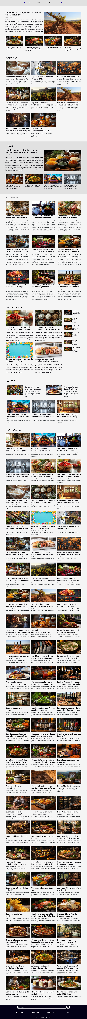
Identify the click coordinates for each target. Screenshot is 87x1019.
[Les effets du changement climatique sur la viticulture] (62, 23)
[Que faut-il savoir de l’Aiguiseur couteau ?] (68, 342)
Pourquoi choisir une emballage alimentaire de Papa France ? (16, 864)
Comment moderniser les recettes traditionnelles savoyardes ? (42, 218)
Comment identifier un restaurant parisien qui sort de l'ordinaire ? (53, 186)
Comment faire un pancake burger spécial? (17, 941)
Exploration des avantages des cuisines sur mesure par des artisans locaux (68, 417)
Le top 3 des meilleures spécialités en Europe (75, 327)
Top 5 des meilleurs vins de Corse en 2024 (42, 78)
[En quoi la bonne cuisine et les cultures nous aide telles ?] (43, 853)
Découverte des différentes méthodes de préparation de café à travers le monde (68, 79)
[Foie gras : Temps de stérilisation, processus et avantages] (54, 390)
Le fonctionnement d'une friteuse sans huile (41, 813)
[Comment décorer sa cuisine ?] (18, 699)
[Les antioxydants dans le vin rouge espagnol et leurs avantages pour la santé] (43, 276)
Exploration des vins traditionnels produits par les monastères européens (43, 105)
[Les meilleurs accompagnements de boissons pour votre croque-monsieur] (43, 120)
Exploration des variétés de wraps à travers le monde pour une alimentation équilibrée (42, 477)
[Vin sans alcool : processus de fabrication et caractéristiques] (18, 120)
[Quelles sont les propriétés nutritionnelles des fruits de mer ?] (34, 41)
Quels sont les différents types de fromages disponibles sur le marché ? (76, 336)
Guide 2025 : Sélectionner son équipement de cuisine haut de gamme (72, 186)
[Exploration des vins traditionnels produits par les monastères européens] (43, 94)
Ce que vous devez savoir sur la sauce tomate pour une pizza (42, 942)
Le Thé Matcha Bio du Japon (68, 786)
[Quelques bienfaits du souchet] (18, 905)
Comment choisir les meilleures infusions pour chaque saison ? (16, 218)
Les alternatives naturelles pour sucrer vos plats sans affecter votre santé (23, 151)
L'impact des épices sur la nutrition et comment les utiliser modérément (41, 684)
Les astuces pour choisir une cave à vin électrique (68, 813)
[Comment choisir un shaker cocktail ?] (18, 879)
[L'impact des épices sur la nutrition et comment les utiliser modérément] (43, 673)
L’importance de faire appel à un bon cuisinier (17, 993)
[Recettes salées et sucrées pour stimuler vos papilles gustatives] (18, 725)
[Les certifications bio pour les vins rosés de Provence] (69, 276)
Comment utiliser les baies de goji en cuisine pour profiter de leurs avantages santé (19, 329)
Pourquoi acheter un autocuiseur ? (14, 787)
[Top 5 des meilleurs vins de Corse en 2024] (43, 68)
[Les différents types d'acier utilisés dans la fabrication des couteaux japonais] (68, 312)
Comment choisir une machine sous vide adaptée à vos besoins (32, 390)
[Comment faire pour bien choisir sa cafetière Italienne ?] (69, 827)
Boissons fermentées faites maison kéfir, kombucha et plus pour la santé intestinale (17, 79)
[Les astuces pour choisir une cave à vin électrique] (69, 803)
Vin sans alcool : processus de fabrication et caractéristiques (18, 130)
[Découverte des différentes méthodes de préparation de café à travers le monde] (69, 68)
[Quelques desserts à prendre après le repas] (43, 983)
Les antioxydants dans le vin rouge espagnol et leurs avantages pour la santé (43, 287)
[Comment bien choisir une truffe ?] (18, 827)
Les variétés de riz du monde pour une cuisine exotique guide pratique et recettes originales (48, 329)
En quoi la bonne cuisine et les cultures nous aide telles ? (43, 863)
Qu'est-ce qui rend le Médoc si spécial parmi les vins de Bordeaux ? (43, 736)
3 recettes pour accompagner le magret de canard (72, 49)
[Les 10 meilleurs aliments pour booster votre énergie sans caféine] (43, 241)
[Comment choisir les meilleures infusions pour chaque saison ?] (17, 207)
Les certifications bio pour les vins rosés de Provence (68, 286)
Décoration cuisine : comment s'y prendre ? (66, 941)
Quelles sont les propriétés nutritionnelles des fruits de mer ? (33, 49)
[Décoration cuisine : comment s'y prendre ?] (69, 931)
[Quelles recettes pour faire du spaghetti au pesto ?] (43, 699)
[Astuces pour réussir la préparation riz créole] (34, 179)
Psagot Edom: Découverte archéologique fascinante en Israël (42, 788)
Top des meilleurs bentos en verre (52, 48)
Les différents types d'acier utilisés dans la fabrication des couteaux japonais (76, 314)
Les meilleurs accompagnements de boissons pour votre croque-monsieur (42, 132)
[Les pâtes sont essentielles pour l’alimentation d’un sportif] (68, 349)
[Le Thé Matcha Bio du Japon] (69, 777)
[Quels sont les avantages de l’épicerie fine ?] (43, 827)
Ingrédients (47, 2)
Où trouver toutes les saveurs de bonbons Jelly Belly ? (19, 360)
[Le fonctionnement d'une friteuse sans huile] (43, 803)
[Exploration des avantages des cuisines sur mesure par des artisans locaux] (68, 406)
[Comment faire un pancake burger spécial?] (18, 931)
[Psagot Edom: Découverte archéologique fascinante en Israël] (43, 777)
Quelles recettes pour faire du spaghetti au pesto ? (43, 709)
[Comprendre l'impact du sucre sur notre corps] (17, 276)
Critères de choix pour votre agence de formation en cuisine (68, 968)
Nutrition (39, 2)
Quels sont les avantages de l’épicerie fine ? (42, 837)
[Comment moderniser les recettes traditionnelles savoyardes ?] (43, 207)
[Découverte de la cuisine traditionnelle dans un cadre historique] (17, 241)
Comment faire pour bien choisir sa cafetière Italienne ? (69, 837)
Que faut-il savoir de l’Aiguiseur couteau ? (75, 342)
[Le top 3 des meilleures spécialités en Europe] (68, 327)
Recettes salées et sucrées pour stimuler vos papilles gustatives (16, 736)
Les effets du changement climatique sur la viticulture (23, 13)
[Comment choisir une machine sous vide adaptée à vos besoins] (15, 390)
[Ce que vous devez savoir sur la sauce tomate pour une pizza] (43, 931)
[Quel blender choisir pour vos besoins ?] (69, 725)
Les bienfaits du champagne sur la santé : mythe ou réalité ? (69, 684)
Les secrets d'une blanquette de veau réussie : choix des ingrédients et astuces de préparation (68, 659)
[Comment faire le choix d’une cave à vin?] (69, 879)
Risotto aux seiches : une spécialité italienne (13, 48)
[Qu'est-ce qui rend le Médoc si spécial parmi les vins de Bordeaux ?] (43, 725)
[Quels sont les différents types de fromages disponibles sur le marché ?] (68, 334)
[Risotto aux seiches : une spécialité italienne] (14, 41)
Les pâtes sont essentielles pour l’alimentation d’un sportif (16, 762)
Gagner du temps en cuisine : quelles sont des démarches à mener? (43, 762)
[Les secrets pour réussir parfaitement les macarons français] (48, 350)
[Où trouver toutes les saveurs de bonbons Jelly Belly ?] (19, 350)
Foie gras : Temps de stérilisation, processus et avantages (71, 390)
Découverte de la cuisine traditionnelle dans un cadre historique (17, 251)
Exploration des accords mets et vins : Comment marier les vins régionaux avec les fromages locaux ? (17, 106)
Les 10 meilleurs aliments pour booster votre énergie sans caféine (43, 251)
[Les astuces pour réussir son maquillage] (69, 751)
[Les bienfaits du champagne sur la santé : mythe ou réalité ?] (69, 673)
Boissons (31, 2)
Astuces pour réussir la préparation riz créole (32, 185)
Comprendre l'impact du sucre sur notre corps (16, 286)
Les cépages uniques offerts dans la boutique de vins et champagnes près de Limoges (68, 711)
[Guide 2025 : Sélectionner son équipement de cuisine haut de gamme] (72, 179)
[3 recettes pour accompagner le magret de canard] (72, 41)
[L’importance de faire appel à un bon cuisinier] (18, 983)
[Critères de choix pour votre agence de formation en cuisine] (69, 957)
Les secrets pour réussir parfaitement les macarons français (46, 361)
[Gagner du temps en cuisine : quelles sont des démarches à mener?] (43, 751)
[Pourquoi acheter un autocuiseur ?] (18, 777)
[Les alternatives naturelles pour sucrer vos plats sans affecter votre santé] (62, 160)
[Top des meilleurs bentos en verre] (53, 41)
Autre (55, 2)
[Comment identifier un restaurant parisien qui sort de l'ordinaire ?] (53, 179)
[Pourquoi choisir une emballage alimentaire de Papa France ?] (18, 853)
